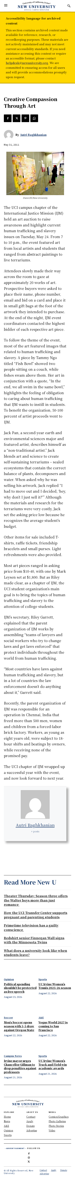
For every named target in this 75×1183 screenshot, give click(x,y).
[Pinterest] (25, 118)
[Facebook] (8, 118)
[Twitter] (16, 118)
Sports (42, 979)
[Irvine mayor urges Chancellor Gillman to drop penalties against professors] (20, 1046)
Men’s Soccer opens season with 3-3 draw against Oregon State (19, 1026)
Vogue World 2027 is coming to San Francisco (53, 1026)
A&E (41, 1017)
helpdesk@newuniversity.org (27, 63)
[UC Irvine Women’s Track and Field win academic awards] (54, 1046)
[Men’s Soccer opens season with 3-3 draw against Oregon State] (20, 1007)
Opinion (9, 979)
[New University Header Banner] (36, 6)
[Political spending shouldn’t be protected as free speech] (20, 969)
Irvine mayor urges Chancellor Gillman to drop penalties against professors (20, 1066)
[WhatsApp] (34, 118)
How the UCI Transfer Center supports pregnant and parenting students (35, 915)
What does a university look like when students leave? (35, 952)
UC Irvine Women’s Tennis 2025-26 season (54, 986)
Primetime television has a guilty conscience (31, 927)
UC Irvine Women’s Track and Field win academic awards (52, 1064)
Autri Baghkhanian (33, 135)
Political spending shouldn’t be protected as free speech (20, 987)
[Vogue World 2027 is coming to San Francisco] (54, 1007)
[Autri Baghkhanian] (9, 134)
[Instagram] (28, 1157)
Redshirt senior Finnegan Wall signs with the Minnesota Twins (34, 940)
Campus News (13, 1056)
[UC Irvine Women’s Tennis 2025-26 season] (54, 969)
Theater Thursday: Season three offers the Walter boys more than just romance (36, 900)
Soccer (8, 1017)
